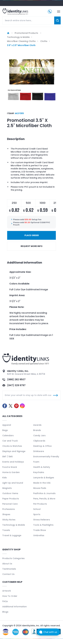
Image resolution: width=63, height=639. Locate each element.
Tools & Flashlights (43, 524)
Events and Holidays (13, 461)
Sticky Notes (8, 519)
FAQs (5, 601)
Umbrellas (38, 535)
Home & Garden (11, 472)
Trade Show (39, 530)
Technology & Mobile (13, 524)
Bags (5, 430)
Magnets (7, 488)
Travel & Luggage (11, 535)
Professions (8, 509)
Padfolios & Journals (44, 493)
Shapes (6, 514)
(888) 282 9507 (16, 379)
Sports (36, 514)
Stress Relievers (41, 519)
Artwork (6, 590)
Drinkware (38, 451)
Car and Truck (10, 440)
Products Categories (13, 558)
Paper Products (10, 498)
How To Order (9, 596)
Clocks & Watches (12, 446)
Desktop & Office (42, 446)
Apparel (6, 425)
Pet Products (40, 503)
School (37, 509)
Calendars (8, 435)
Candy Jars (39, 435)
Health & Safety (41, 467)
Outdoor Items (10, 493)
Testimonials (9, 568)
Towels (6, 530)
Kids (4, 477)
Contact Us (8, 574)
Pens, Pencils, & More (44, 498)
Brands (37, 430)
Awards (37, 425)
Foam (36, 461)
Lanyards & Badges (43, 477)
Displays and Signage (13, 451)
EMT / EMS (7, 456)
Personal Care (10, 503)
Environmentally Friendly (46, 456)
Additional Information (14, 606)
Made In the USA (42, 482)
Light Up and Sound (12, 482)
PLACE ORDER (31, 235)
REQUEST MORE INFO (31, 246)
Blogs (5, 611)
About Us (7, 563)
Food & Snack (9, 467)
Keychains (38, 472)
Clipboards (39, 440)
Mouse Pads (39, 488)
